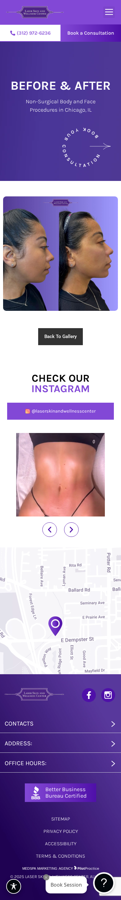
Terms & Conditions (60, 856)
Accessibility (60, 843)
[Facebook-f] (89, 695)
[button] (109, 12)
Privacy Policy (60, 831)
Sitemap (60, 819)
